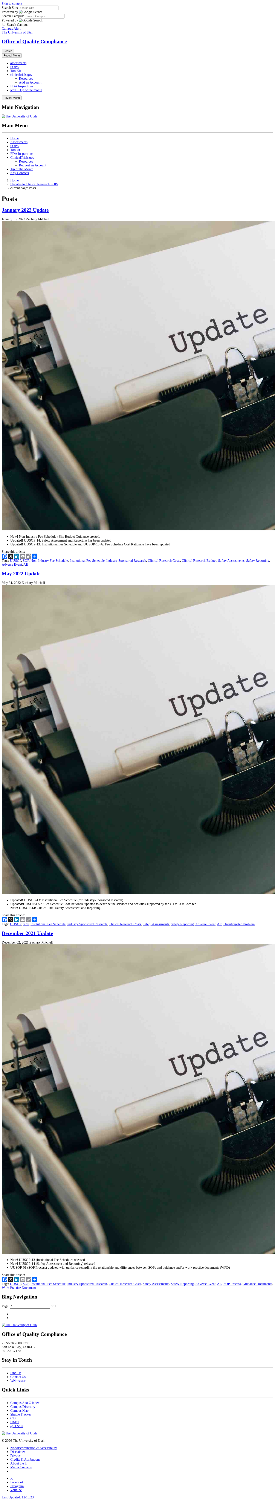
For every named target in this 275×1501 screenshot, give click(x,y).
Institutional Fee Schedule (87, 560)
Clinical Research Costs (164, 560)
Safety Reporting (257, 560)
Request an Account (32, 165)
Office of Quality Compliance (34, 41)
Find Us (15, 1373)
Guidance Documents (257, 1284)
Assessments (19, 142)
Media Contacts (21, 1467)
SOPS (14, 67)
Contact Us (18, 1377)
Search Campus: (13, 16)
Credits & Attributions (25, 1459)
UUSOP (15, 560)
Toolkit (15, 150)
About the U (18, 1463)
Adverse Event (12, 564)
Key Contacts (19, 173)
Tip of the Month (21, 169)
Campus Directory (22, 1406)
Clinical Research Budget (199, 560)
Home (14, 138)
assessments (18, 63)
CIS (13, 1418)
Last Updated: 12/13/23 (18, 1497)
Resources (26, 78)
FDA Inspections (21, 86)
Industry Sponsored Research (126, 560)
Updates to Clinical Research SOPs (34, 184)
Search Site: (10, 7)
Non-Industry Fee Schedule (49, 560)
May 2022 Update (21, 573)
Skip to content (12, 3)
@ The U (16, 1426)
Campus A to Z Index (25, 1403)
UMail (14, 1422)
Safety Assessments (231, 560)
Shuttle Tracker (20, 1414)
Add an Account (30, 82)
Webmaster (17, 1380)
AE (25, 564)
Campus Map (19, 1410)
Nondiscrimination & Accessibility (33, 1448)
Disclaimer (17, 1452)
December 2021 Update (27, 933)
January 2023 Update (25, 210)
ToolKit (15, 71)
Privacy (15, 1455)
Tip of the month (26, 90)
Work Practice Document (19, 1287)
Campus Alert (11, 28)
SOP (26, 560)
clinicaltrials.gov (21, 74)
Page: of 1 (29, 1306)
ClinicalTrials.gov (22, 157)
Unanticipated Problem (239, 924)
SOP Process (232, 1284)
